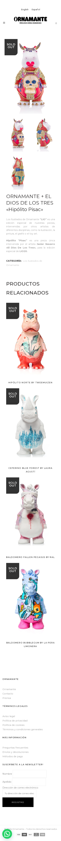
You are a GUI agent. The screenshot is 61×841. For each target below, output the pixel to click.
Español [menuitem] (36, 9)
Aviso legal (8, 716)
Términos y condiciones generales (22, 729)
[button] (7, 834)
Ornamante (9, 689)
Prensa (6, 698)
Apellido (6, 781)
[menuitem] (25, 9)
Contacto (7, 693)
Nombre (7, 773)
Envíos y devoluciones (15, 752)
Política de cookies (13, 725)
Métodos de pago (12, 756)
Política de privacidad (14, 720)
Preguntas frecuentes (15, 747)
